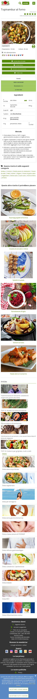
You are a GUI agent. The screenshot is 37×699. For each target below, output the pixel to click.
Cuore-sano (22, 175)
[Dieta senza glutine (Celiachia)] (18, 510)
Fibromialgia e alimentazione (11, 423)
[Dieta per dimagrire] (18, 494)
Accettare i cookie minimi (18, 689)
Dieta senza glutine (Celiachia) (12, 518)
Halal (8, 173)
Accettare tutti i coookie (18, 696)
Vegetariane (5, 175)
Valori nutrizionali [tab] (18, 82)
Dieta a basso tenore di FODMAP (13, 534)
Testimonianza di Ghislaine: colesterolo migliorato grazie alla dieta (15, 397)
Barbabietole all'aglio (18, 311)
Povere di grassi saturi (29, 173)
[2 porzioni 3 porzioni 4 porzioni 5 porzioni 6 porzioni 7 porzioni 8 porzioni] (6, 46)
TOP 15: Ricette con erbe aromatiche (13, 410)
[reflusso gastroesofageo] (18, 542)
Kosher (13, 173)
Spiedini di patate (18, 280)
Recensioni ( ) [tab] (18, 86)
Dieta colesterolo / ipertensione (13, 566)
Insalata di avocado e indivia (18, 249)
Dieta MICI (5, 599)
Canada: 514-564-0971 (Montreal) (20, 632)
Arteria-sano (14, 175)
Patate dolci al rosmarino (18, 374)
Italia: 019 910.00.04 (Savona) (19, 639)
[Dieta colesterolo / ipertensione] (18, 559)
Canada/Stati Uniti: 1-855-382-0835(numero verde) (20, 634)
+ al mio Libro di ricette (19, 61)
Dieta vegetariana (8, 485)
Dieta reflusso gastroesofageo (12, 550)
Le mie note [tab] (18, 89)
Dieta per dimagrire (9, 502)
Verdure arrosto (18, 343)
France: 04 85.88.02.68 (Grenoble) (20, 637)
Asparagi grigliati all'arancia (18, 218)
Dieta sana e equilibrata (10, 469)
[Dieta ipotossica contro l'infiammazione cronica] (18, 607)
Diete (4, 454)
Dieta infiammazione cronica (12, 615)
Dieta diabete (7, 583)
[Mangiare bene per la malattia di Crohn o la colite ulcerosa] (18, 591)
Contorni (9, 171)
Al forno (4, 178)
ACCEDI (26, 3)
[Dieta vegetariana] (18, 478)
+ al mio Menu (19, 65)
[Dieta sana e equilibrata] (18, 461)
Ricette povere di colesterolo (21, 171)
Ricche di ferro (31, 175)
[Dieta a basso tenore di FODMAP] (18, 526)
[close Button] (35, 676)
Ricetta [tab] (18, 78)
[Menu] (33, 3)
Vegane (19, 173)
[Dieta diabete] (18, 575)
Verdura (3, 171)
